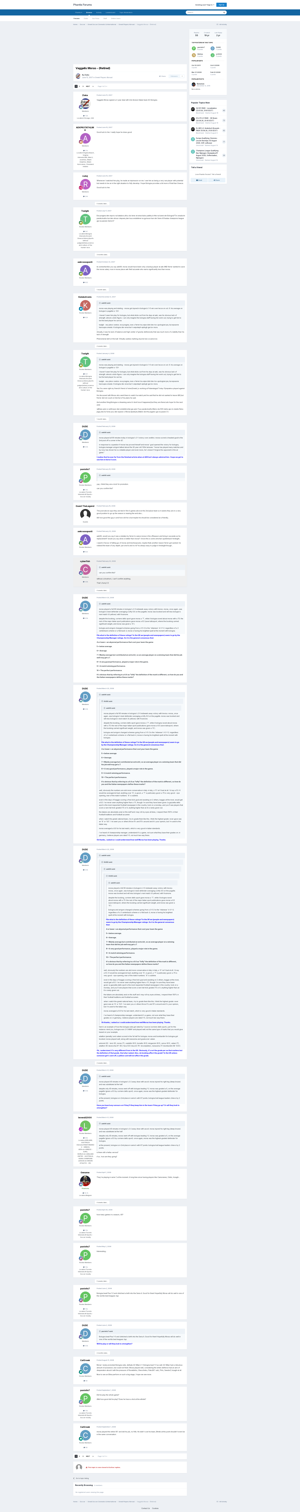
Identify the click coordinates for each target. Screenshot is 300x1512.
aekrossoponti (85, 262)
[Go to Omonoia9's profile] (193, 139)
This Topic (214, 12)
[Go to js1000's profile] (213, 55)
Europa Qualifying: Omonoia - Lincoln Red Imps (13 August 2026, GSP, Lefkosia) (207, 140)
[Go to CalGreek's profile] (85, 1368)
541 (86, 231)
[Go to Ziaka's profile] (78, 76)
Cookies (155, 1508)
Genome (85, 1172)
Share (163, 76)
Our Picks (95, 18)
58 (86, 1381)
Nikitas (200, 54)
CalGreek (85, 1360)
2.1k (86, 150)
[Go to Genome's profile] (85, 1181)
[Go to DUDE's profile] (85, 434)
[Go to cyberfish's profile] (85, 569)
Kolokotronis (85, 297)
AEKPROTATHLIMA (85, 128)
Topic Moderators (125, 12)
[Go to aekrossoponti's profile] (85, 270)
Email (200, 180)
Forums (77, 18)
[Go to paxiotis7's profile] (85, 477)
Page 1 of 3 (102, 86)
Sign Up (221, 5)
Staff (105, 18)
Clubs (86, 18)
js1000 (219, 54)
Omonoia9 (200, 145)
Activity (98, 12)
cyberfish (85, 561)
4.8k (86, 582)
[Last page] (93, 86)
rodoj (85, 176)
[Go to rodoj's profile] (85, 184)
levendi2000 (85, 1117)
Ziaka (86, 75)
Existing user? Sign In (204, 5)
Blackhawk (200, 113)
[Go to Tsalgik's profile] (85, 219)
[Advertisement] (116, 45)
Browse (89, 12)
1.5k (86, 490)
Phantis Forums (82, 4)
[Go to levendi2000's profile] (85, 1126)
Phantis (78, 12)
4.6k (86, 447)
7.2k (86, 116)
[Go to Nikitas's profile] (194, 55)
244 (86, 196)
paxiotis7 (85, 469)
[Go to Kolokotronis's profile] (85, 305)
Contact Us (145, 1508)
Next (88, 86)
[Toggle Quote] (100, 303)
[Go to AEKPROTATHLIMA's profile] (85, 138)
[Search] (224, 12)
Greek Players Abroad (103, 77)
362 (86, 1138)
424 (86, 317)
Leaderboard (110, 12)
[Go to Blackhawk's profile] (193, 109)
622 (86, 282)
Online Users (115, 18)
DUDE (85, 426)
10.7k (86, 1193)
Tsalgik (85, 211)
